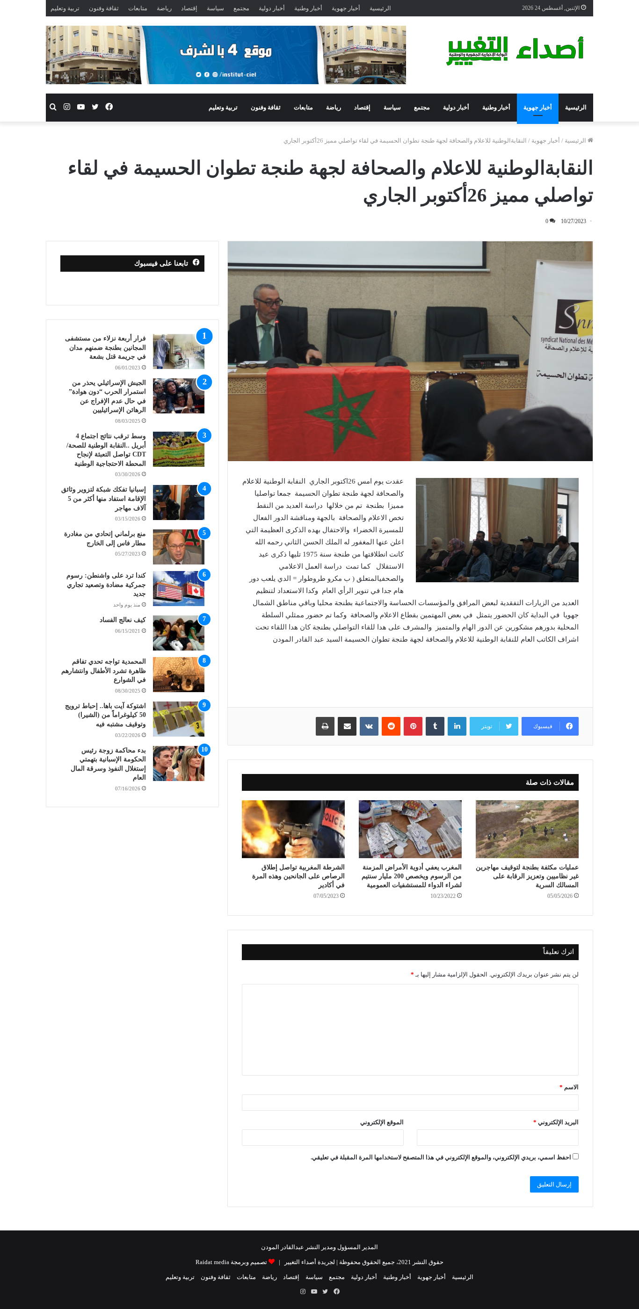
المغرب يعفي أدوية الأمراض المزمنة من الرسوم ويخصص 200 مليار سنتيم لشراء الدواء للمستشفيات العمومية (412, 876)
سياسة (215, 8)
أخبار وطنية (308, 8)
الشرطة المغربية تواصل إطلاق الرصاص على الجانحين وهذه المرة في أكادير (298, 876)
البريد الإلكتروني (556, 1122)
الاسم (569, 1087)
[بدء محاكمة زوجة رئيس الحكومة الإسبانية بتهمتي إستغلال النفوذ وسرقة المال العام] (178, 763)
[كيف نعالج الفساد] (178, 633)
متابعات (137, 8)
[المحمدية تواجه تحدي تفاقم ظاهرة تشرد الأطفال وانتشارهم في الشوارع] (178, 674)
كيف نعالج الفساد (123, 619)
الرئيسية (380, 8)
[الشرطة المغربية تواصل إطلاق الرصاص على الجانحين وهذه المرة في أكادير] (293, 829)
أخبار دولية (272, 8)
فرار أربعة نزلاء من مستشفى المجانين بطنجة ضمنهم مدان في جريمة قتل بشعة (105, 347)
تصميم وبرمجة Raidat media (231, 1262)
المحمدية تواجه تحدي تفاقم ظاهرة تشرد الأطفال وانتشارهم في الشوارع (103, 670)
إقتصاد (189, 8)
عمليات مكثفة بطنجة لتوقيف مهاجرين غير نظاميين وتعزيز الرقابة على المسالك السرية (527, 876)
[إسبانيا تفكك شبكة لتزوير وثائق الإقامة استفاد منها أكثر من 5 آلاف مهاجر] (178, 502)
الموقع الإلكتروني (382, 1122)
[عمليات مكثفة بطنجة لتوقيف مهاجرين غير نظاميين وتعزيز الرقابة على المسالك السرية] (527, 829)
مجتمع (241, 8)
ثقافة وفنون (104, 8)
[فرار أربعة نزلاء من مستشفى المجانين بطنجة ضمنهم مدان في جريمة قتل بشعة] (178, 351)
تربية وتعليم (65, 8)
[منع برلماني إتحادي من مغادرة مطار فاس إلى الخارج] (178, 546)
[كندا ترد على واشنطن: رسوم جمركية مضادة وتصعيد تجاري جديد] (178, 588)
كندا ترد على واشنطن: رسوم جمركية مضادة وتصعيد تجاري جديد (106, 584)
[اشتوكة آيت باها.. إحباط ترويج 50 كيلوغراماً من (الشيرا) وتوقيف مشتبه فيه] (178, 719)
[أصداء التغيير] (518, 50)
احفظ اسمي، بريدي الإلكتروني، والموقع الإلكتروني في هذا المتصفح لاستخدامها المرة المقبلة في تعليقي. (441, 1157)
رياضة (164, 8)
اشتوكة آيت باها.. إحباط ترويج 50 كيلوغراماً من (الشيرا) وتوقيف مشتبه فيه (105, 715)
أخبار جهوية (346, 8)
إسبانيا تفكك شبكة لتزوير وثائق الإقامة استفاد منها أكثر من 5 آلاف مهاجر (103, 498)
